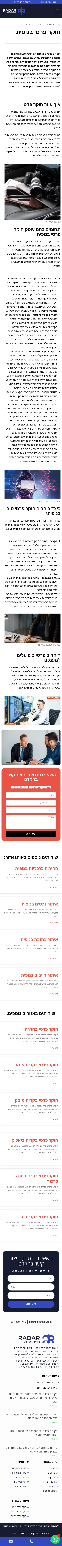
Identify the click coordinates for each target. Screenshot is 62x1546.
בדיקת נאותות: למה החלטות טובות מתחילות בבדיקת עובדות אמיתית (31, 1449)
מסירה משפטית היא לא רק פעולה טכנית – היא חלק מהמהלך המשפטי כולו (31, 1416)
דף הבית (57, 24)
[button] (57, 11)
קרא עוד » (53, 1405)
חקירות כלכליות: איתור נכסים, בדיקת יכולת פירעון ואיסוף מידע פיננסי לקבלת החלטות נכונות (33, 1397)
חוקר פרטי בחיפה (45, 24)
